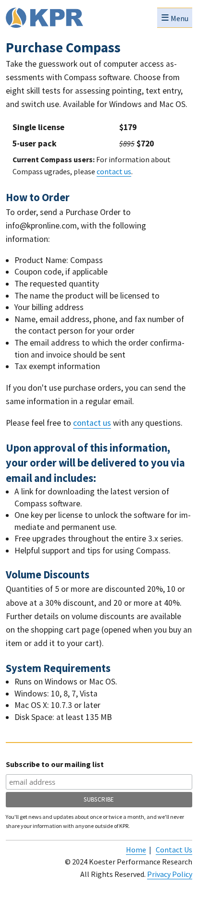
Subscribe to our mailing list (55, 764)
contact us (114, 171)
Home (136, 849)
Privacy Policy (169, 874)
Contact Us (174, 849)
